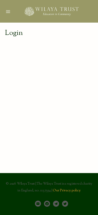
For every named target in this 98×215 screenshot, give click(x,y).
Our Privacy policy (67, 190)
